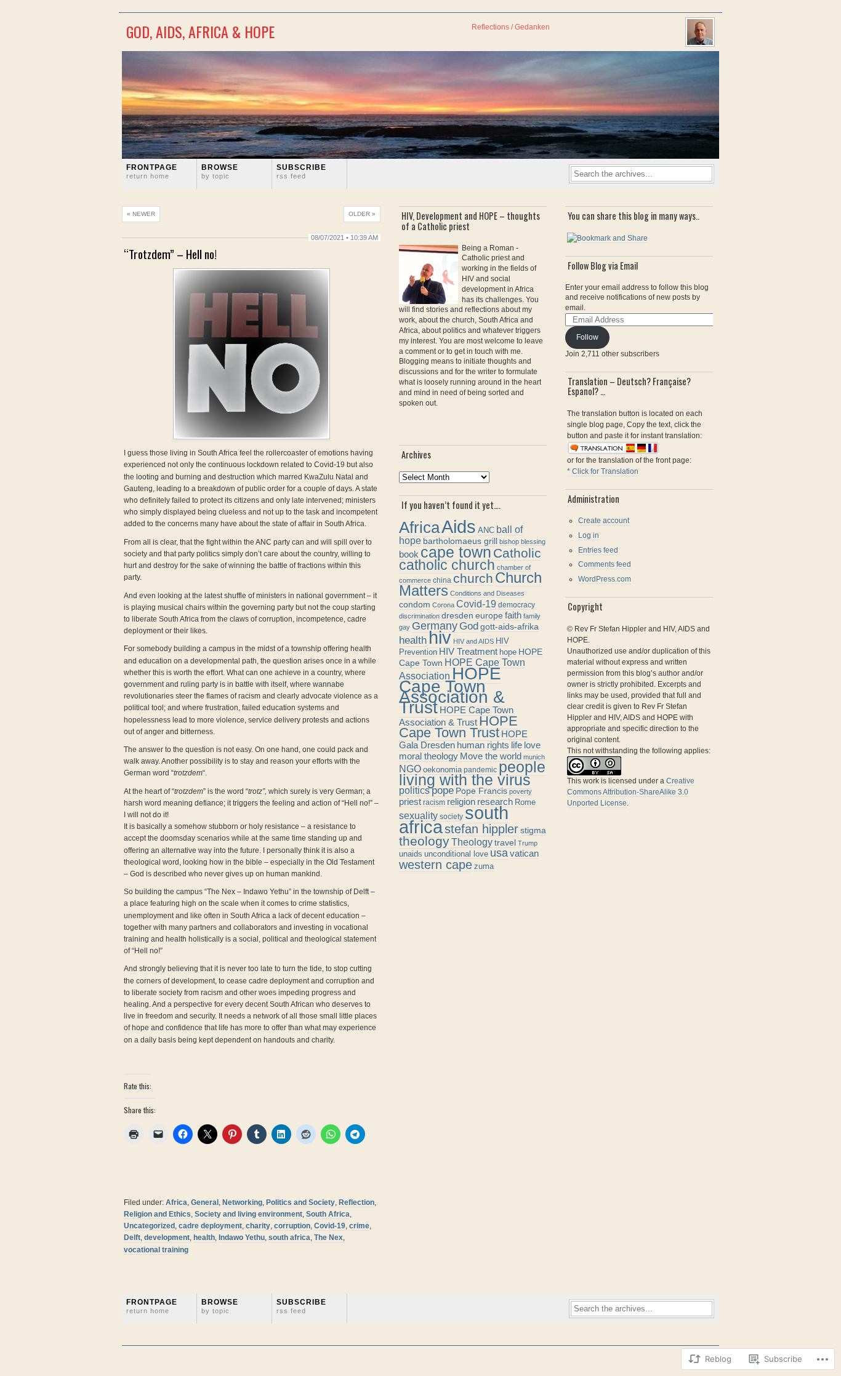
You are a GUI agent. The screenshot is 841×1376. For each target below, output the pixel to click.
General (205, 1202)
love (532, 745)
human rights (483, 745)
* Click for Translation (602, 471)
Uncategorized (149, 1226)
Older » (362, 213)
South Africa (328, 1214)
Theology (472, 841)
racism (434, 802)
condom (414, 604)
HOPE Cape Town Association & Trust (452, 690)
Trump (527, 843)
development (167, 1237)
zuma (484, 866)
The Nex (328, 1237)
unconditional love (456, 853)
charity (258, 1226)
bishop (509, 541)
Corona (443, 605)
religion (461, 801)
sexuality (418, 815)
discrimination (419, 616)
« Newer (141, 213)
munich (534, 757)
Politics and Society (300, 1202)
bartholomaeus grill (460, 541)
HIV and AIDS (473, 641)
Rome (525, 802)
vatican (524, 853)
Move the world (490, 756)
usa (499, 853)
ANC (486, 530)
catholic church (447, 565)
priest (410, 802)
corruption (292, 1226)
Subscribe (301, 171)
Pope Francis (481, 791)
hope (508, 652)
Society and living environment (248, 1214)
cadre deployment (210, 1226)
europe (489, 615)
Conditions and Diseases (487, 593)
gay (404, 627)
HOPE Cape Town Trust (458, 727)
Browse (219, 171)
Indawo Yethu (242, 1237)
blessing (533, 541)
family (532, 616)
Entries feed (598, 550)
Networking (242, 1202)
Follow (587, 337)
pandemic (480, 770)
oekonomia (442, 769)
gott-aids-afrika (509, 626)
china (442, 580)
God (468, 626)
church (473, 578)
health (204, 1237)
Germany (434, 626)
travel (505, 842)
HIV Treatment (468, 652)
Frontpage (151, 171)
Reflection (356, 1202)
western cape (435, 864)
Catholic (517, 553)
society (451, 816)
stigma (533, 830)
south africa (289, 1237)
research (495, 801)
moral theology (428, 756)
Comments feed (604, 564)
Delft (132, 1237)
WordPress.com (604, 579)
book (409, 554)
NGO (410, 768)
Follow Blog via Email (603, 265)
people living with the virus (472, 773)
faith (513, 615)
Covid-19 (329, 1226)
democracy (516, 605)
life (516, 745)
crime (359, 1226)
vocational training (156, 1250)
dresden (457, 615)
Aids (458, 527)
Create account (603, 520)
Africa (176, 1202)
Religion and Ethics (157, 1214)
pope (443, 790)
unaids (410, 853)
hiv (440, 637)
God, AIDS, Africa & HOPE (200, 31)
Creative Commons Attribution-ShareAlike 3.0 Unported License (630, 792)
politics (414, 790)
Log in (588, 535)
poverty (520, 791)
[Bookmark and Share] (607, 238)
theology (424, 841)
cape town (455, 552)
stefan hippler (481, 829)
